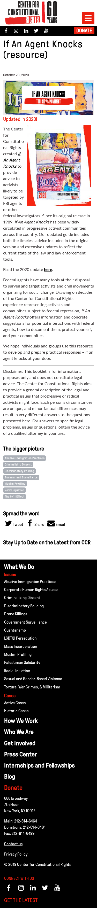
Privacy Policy (15, 854)
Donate (84, 30)
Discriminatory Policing (19, 470)
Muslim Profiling (15, 483)
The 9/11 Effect (14, 496)
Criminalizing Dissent (18, 464)
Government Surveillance (21, 477)
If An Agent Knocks (11, 159)
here (48, 269)
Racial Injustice (14, 490)
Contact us (13, 844)
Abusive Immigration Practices (24, 458)
